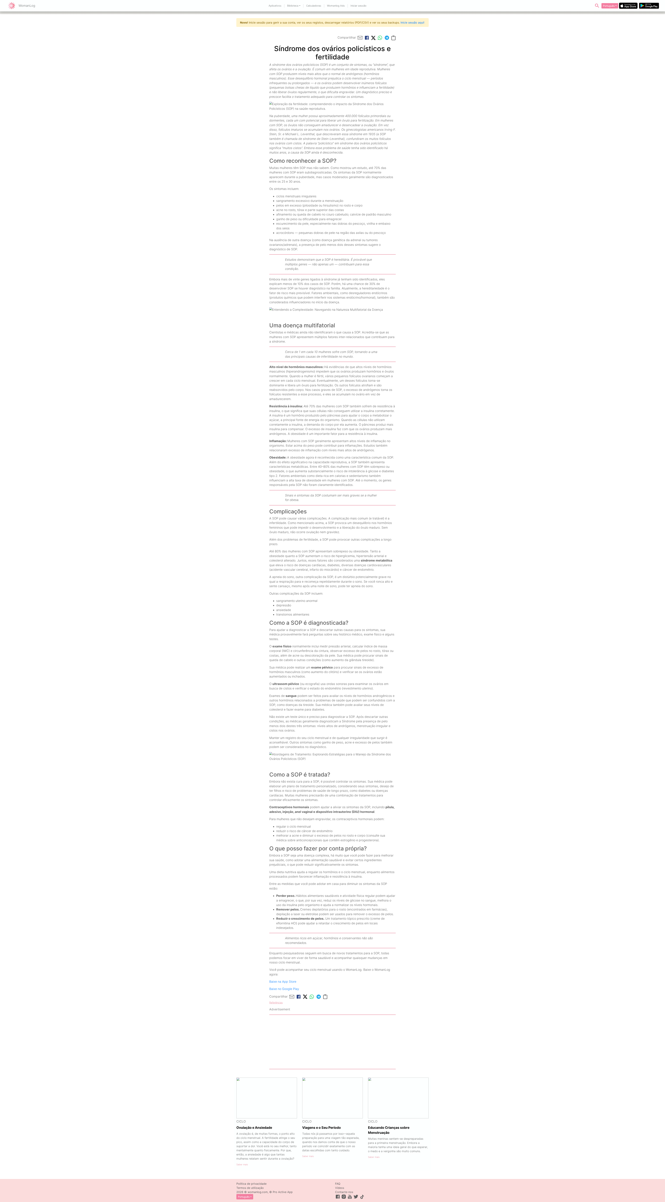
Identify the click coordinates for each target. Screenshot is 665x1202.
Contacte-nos (344, 1192)
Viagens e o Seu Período (321, 1127)
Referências (276, 1002)
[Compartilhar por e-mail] (360, 37)
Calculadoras (313, 5)
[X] (373, 37)
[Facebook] (366, 37)
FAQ (337, 1183)
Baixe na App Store (282, 981)
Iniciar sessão (358, 5)
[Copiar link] (393, 37)
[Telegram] (386, 37)
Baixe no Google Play (284, 989)
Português (609, 5)
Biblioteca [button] (292, 5)
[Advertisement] (332, 1042)
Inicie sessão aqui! (412, 22)
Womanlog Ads (336, 5)
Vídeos (339, 1188)
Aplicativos (275, 5)
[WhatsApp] (380, 37)
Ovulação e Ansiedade (254, 1127)
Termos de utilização (250, 1188)
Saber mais (242, 1164)
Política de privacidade (251, 1183)
